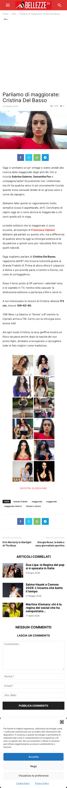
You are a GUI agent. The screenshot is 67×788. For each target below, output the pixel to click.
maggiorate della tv (13, 506)
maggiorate (51, 501)
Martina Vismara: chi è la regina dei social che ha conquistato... (44, 608)
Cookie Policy (23, 783)
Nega (33, 766)
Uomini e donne (33, 506)
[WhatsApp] (37, 157)
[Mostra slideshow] (33, 488)
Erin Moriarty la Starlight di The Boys (17, 544)
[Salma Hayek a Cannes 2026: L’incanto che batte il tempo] (13, 590)
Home (5, 13)
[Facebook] (20, 157)
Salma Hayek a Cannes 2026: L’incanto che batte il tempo (44, 588)
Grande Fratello (20, 501)
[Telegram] (45, 157)
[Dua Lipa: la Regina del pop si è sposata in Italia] (13, 570)
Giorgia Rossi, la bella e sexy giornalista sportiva (49, 544)
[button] (62, 722)
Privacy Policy (42, 783)
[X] (28, 157)
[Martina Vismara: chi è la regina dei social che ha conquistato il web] (13, 610)
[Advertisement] (33, 56)
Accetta (34, 756)
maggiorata (37, 501)
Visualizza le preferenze (34, 775)
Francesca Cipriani (43, 230)
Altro (14, 13)
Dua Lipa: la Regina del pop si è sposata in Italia (45, 566)
